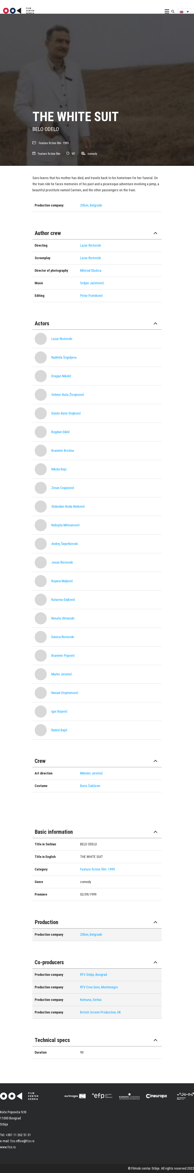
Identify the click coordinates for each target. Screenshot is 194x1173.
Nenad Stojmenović (64, 693)
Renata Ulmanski (62, 618)
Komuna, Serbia (91, 1000)
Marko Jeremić (61, 674)
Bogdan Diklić (60, 432)
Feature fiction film (50, 143)
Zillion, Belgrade (91, 205)
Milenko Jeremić (91, 773)
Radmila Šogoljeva (64, 357)
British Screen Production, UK (100, 1012)
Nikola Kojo (58, 469)
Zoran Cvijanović (62, 488)
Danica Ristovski (62, 637)
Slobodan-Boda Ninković (68, 506)
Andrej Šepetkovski (64, 544)
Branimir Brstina (62, 451)
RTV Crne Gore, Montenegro (99, 987)
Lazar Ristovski (90, 245)
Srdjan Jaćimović (92, 283)
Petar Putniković (91, 296)
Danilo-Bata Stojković (66, 413)
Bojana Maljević (62, 581)
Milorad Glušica (90, 270)
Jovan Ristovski (62, 562)
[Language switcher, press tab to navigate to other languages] (184, 11)
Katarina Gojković (63, 600)
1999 (66, 143)
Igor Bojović (59, 711)
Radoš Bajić (59, 730)
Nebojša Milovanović (65, 525)
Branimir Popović (63, 656)
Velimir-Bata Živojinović (67, 395)
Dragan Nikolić (61, 376)
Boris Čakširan (90, 786)
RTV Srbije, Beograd (93, 975)
